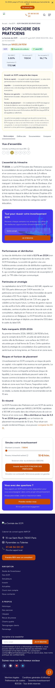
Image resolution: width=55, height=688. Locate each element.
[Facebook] (4, 665)
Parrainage (6, 629)
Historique (6, 606)
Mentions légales (12, 677)
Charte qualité (8, 621)
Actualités (6, 586)
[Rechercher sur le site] (44, 15)
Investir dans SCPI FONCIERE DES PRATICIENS (27, 467)
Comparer (47, 136)
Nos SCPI (12, 23)
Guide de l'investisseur (11, 571)
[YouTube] (16, 665)
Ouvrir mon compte (10, 590)
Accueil (4, 23)
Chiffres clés (21, 136)
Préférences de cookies (15, 680)
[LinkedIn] (22, 665)
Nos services (7, 610)
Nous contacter (8, 594)
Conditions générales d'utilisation (36, 677)
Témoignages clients (10, 625)
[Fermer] (52, 2)
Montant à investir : (16, 447)
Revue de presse (9, 618)
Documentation (34, 136)
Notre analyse (9, 136)
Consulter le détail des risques (34, 127)
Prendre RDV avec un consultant (18, 557)
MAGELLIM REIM (19, 44)
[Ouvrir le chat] (49, 672)
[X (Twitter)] (10, 665)
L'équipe (5, 614)
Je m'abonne (27, 238)
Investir (5, 582)
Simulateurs (7, 579)
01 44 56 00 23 (14, 547)
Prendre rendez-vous (27, 502)
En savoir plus (28, 7)
